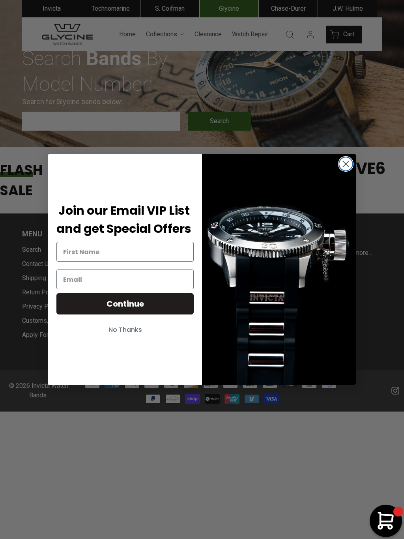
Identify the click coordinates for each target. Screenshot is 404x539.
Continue (125, 303)
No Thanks (125, 329)
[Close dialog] (346, 164)
